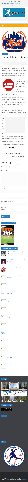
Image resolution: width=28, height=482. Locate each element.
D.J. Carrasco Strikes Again (18, 156)
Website (3, 209)
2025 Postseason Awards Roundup (12, 3)
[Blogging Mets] (2, 25)
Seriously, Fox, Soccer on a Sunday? (11, 153)
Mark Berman (14, 60)
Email (3, 195)
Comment (4, 171)
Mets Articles (5, 54)
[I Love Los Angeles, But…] (13, 396)
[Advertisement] (15, 63)
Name (3, 188)
